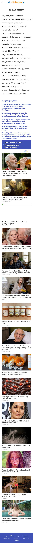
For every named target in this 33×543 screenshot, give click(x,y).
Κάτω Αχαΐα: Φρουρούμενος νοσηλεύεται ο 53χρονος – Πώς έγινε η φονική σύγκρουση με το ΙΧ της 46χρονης (16, 121)
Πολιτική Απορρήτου (15, 536)
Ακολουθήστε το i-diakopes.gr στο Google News (13, 144)
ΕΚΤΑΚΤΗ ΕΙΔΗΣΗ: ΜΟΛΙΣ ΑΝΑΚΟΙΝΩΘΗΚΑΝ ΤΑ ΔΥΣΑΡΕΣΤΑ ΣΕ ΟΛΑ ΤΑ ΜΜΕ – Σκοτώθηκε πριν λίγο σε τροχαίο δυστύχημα (16, 107)
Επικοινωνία (25, 536)
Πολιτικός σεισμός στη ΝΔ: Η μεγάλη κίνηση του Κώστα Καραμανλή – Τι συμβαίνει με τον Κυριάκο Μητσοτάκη (15, 114)
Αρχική (6, 536)
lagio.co (17, 540)
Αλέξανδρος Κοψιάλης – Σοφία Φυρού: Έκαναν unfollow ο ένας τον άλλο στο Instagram (15, 128)
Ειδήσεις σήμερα (9, 101)
